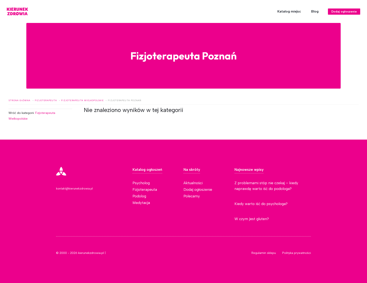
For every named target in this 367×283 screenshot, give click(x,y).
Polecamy (192, 196)
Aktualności (193, 183)
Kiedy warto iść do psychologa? (261, 204)
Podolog (139, 196)
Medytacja (141, 203)
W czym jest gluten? (251, 219)
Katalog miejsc (289, 11)
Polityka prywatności (296, 253)
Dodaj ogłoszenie (344, 11)
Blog (315, 11)
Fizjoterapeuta (145, 189)
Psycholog (141, 183)
